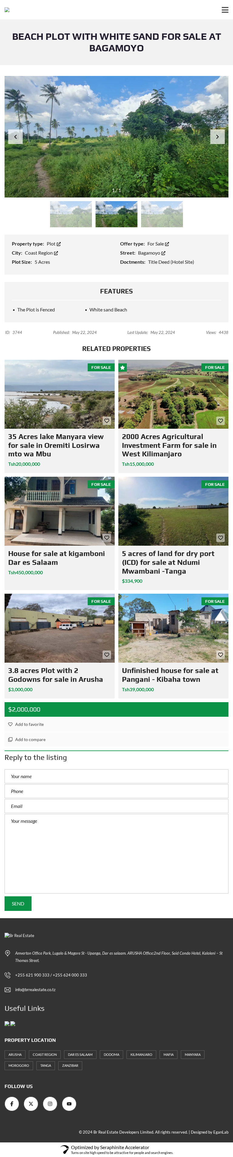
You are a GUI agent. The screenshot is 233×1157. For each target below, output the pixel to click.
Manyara (193, 1054)
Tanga (45, 1065)
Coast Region (39, 253)
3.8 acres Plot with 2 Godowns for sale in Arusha (55, 674)
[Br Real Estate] (4, 10)
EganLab (220, 1132)
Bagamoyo (149, 253)
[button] (217, 136)
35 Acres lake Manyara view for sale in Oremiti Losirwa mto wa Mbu (56, 445)
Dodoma (111, 1054)
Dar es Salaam (80, 1054)
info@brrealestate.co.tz (35, 989)
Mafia (169, 1054)
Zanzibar (70, 1065)
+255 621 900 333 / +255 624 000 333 (51, 975)
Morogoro (18, 1065)
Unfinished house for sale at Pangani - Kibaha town (170, 674)
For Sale (156, 243)
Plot (51, 243)
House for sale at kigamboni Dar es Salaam (56, 557)
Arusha (15, 1054)
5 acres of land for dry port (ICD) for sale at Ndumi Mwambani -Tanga (168, 562)
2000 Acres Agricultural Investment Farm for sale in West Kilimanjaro (169, 445)
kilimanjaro (141, 1054)
